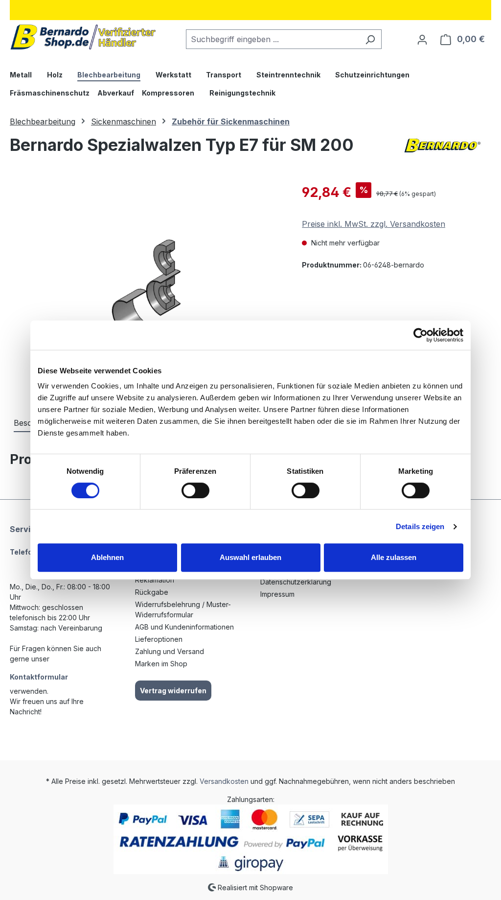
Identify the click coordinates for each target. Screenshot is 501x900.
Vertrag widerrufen (173, 690)
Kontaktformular (39, 677)
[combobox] (272, 39)
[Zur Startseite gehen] (83, 37)
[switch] (195, 490)
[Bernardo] (442, 149)
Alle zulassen (393, 557)
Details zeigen (420, 526)
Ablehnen (107, 557)
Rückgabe (151, 592)
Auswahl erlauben (250, 557)
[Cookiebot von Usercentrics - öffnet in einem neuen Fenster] (420, 335)
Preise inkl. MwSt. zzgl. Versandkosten (373, 224)
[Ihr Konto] (422, 39)
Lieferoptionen (158, 639)
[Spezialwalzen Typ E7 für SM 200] (146, 287)
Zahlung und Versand (169, 651)
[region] (146, 287)
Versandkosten (224, 781)
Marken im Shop (161, 663)
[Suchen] (370, 39)
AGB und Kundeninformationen (184, 627)
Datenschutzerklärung (295, 582)
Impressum (277, 594)
